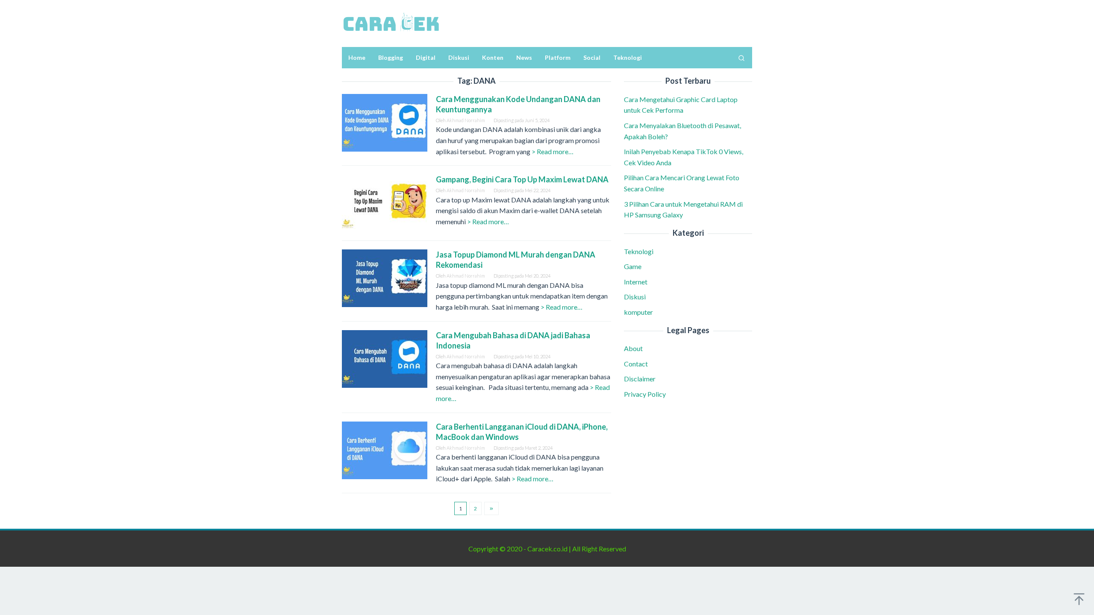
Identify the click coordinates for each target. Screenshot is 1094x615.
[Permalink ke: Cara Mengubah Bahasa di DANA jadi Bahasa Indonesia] (384, 358)
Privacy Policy (645, 394)
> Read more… (552, 151)
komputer (638, 312)
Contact (636, 364)
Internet (635, 282)
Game (632, 266)
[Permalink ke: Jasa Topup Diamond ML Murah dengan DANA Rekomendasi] (384, 277)
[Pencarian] (741, 57)
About (633, 348)
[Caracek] (391, 22)
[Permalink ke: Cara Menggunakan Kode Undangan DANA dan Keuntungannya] (384, 121)
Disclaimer (640, 379)
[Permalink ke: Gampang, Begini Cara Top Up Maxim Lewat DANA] (384, 202)
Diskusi (635, 297)
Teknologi (638, 251)
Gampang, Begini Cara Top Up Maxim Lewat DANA (523, 179)
